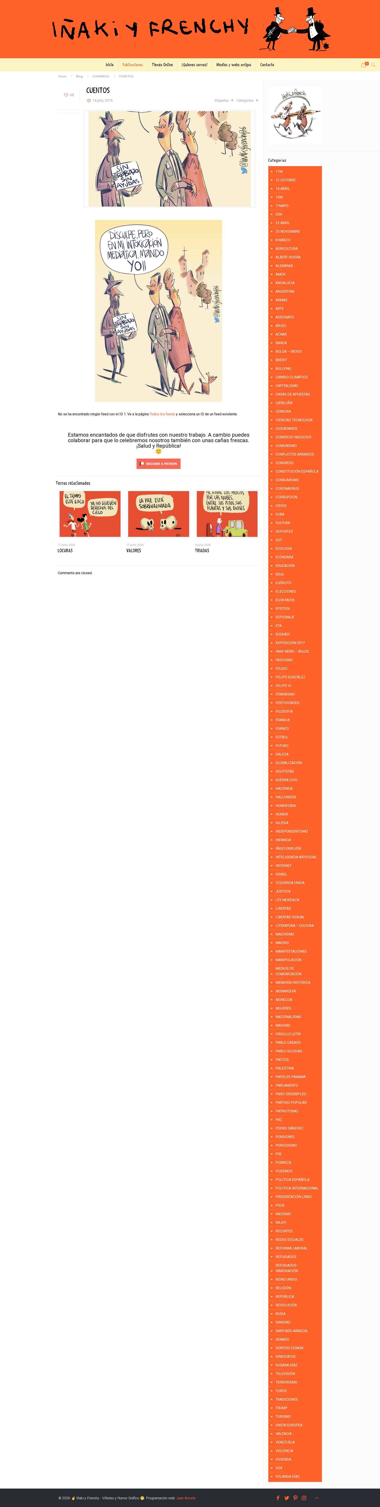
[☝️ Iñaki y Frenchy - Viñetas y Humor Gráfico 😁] (190, 29)
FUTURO (282, 746)
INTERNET (284, 866)
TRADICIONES (287, 1399)
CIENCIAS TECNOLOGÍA (294, 420)
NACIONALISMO (288, 1017)
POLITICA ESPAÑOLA (292, 1180)
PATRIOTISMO (287, 1111)
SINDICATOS (286, 1356)
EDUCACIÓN (285, 566)
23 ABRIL (283, 223)
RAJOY (281, 1222)
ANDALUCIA (285, 283)
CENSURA (283, 411)
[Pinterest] (295, 1498)
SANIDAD (283, 1322)
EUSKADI (283, 634)
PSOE (280, 1205)
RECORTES (284, 1231)
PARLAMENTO (287, 1085)
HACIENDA (284, 788)
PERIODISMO (286, 1145)
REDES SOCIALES (289, 1240)
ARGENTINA (285, 291)
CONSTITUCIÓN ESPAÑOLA (297, 471)
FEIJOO (281, 668)
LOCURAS (65, 551)
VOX (279, 1468)
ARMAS (281, 300)
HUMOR (282, 814)
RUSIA (280, 1314)
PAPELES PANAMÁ (291, 1077)
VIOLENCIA (284, 1451)
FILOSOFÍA (284, 711)
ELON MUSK (285, 600)
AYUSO (281, 326)
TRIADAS (202, 551)
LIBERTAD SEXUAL (290, 917)
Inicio (62, 76)
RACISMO (283, 1214)
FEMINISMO (285, 694)
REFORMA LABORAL (292, 1248)
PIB (278, 1154)
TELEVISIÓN (285, 1374)
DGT (279, 540)
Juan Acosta (185, 1498)
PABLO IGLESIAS (289, 1051)
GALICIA (282, 754)
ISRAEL (281, 874)
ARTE (280, 309)
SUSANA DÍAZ (287, 1365)
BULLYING (283, 369)
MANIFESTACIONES (291, 951)
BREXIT (281, 360)
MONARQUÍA (286, 991)
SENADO (282, 1339)
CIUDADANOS (286, 429)
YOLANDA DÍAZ (288, 1476)
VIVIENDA (283, 1459)
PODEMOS (284, 1171)
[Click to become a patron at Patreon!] (159, 470)
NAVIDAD (283, 1025)
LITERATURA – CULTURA (295, 926)
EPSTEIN (283, 608)
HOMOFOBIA (286, 806)
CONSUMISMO (287, 480)
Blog (79, 76)
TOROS (281, 1391)
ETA (278, 626)
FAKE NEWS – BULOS (292, 651)
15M (279, 197)
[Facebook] (278, 1498)
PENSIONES (285, 1137)
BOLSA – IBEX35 (289, 351)
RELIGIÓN (283, 1288)
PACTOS (282, 1060)
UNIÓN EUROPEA (289, 1425)
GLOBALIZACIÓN (289, 763)
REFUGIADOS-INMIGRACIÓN (287, 1268)
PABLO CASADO (288, 1042)
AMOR (280, 274)
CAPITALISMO (287, 386)
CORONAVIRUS (287, 489)
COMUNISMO (286, 446)
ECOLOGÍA (284, 549)
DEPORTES (284, 531)
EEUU (280, 574)
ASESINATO (285, 317)
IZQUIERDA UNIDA (290, 883)
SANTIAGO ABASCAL (292, 1331)
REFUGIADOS (286, 1257)
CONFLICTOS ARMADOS (295, 454)
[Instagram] (304, 1498)
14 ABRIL (283, 189)
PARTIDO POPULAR (291, 1102)
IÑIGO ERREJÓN (288, 848)
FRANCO (282, 728)
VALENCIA (284, 1434)
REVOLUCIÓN (286, 1305)
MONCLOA (284, 1000)
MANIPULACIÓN (288, 960)
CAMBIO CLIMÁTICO (292, 377)
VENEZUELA (285, 1442)
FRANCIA (283, 720)
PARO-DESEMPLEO (291, 1094)
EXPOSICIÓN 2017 (290, 643)
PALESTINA (285, 1068)
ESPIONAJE (285, 617)
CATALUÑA (284, 403)
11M (279, 171)
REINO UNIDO (286, 1279)
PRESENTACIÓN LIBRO (294, 1197)
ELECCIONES (286, 591)
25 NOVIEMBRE (288, 231)
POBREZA (283, 1162)
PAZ (279, 1120)
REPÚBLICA (285, 1297)
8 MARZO (283, 240)
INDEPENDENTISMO (292, 831)
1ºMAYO (282, 206)
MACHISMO (285, 934)
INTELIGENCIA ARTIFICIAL (296, 857)
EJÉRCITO (283, 583)
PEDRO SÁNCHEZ (289, 1128)
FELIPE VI (283, 686)
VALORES (133, 551)
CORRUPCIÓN (286, 497)
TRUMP (281, 1408)
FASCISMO (284, 660)
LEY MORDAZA (287, 900)
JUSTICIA (283, 891)
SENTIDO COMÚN (289, 1348)
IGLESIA (282, 823)
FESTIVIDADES (287, 703)
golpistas (285, 771)
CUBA (280, 514)
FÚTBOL (282, 737)
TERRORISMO (286, 1382)
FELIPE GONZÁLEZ (290, 677)
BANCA (281, 343)
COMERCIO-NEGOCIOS (293, 437)
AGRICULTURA (287, 249)
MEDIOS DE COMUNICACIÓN (288, 971)
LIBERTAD (283, 908)
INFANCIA (283, 840)
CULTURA (283, 523)
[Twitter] (286, 1498)
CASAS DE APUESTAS (293, 394)
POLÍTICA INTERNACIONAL (297, 1188)
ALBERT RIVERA (288, 257)
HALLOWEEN (286, 797)
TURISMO (283, 1416)
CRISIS (281, 506)
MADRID (282, 943)
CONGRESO (101, 76)
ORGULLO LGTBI (288, 1034)
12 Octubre (286, 180)
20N (279, 214)
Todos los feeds (162, 414)
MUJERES (283, 1008)
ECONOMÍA (284, 557)
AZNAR (281, 334)
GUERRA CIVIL (287, 780)
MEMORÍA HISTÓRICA (293, 982)
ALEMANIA (284, 266)
